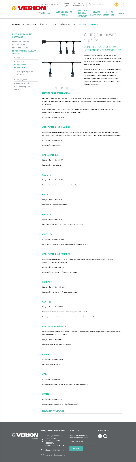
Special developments (110, 13)
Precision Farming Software (82, 13)
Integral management (96, 13)
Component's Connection (87, 24)
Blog (121, 13)
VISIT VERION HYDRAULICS (50, 4)
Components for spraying (64, 13)
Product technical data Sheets (61, 24)
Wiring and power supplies (25, 72)
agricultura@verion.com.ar (74, 6)
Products (16, 24)
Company (45, 13)
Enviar (76, 448)
